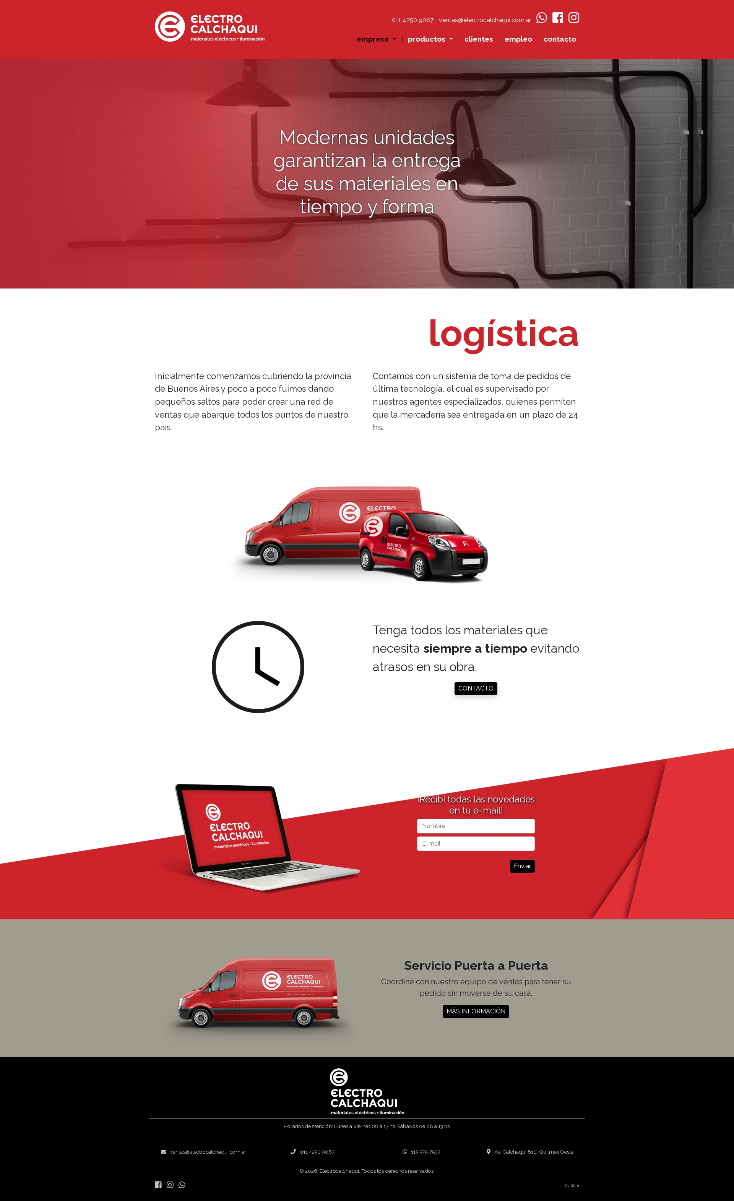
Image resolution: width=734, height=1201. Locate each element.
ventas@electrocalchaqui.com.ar (208, 1152)
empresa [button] (374, 39)
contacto (560, 39)
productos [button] (427, 39)
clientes (478, 39)
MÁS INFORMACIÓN (476, 1011)
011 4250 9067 (317, 1152)
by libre (572, 1185)
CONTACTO (476, 688)
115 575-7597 (425, 1152)
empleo (518, 39)
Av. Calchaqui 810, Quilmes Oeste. (534, 1152)
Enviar (522, 866)
